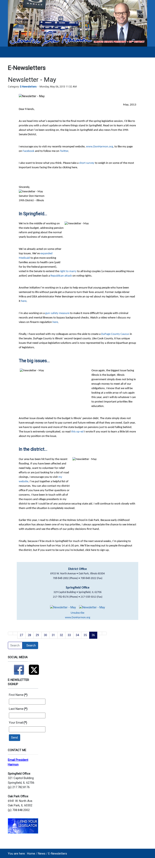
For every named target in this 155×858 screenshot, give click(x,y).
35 (85, 635)
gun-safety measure (57, 313)
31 (53, 635)
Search (31, 645)
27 (21, 635)
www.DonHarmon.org (99, 146)
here (23, 301)
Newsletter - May (32, 79)
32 (61, 635)
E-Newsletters (28, 86)
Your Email (18, 722)
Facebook (29, 151)
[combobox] (15, 645)
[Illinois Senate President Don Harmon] (77, 23)
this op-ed (77, 431)
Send (14, 737)
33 (69, 635)
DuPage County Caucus (115, 334)
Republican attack (61, 275)
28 (29, 635)
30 (45, 635)
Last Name (18, 709)
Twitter (64, 151)
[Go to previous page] (15, 633)
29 (37, 635)
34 (77, 635)
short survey (86, 163)
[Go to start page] (10, 633)
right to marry (68, 271)
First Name (18, 695)
